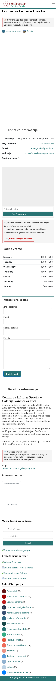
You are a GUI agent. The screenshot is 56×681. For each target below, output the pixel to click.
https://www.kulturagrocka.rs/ (39, 153)
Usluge (10, 667)
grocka (32, 468)
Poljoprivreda (13, 634)
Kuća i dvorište (14, 623)
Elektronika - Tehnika (17, 596)
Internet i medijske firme (19, 607)
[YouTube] (42, 164)
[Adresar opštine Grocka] (16, 4)
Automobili (12, 591)
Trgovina (11, 650)
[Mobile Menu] (53, 4)
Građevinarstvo (14, 601)
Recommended (11, 483)
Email (6, 317)
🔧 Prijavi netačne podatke (19, 238)
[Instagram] (50, 164)
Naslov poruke (10, 327)
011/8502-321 (47, 143)
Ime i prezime (10, 307)
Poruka (6, 338)
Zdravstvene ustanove (17, 672)
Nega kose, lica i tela (17, 629)
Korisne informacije (16, 618)
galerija (23, 468)
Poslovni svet (13, 639)
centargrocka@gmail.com (42, 148)
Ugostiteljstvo (13, 661)
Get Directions (19, 214)
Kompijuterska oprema (18, 612)
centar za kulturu (10, 468)
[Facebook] (33, 164)
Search (28, 543)
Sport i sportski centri (17, 645)
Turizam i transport (16, 656)
